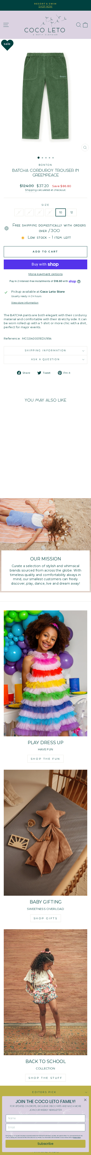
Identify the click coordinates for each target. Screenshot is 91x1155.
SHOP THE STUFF (45, 1077)
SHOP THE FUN (45, 758)
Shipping (31, 190)
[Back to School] (45, 992)
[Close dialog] (85, 1099)
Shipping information (45, 350)
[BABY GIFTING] (45, 833)
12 (71, 212)
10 (60, 212)
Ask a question (45, 359)
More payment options (45, 274)
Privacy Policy (77, 1137)
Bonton (46, 165)
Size (45, 205)
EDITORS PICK (44, 1092)
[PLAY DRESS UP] (45, 673)
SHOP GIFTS (46, 918)
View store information (24, 302)
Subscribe (45, 1143)
